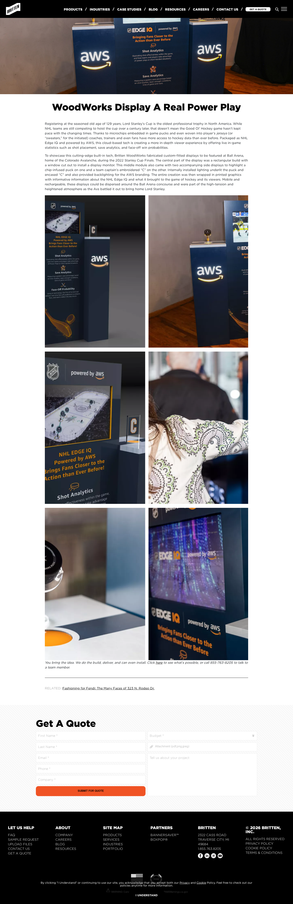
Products (73, 9)
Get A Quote (258, 9)
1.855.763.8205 (209, 848)
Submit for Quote (91, 791)
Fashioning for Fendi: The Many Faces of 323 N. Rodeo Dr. (108, 688)
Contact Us (227, 9)
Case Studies (129, 9)
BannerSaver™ (164, 835)
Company (64, 835)
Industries (100, 9)
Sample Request (23, 839)
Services (111, 839)
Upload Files (20, 844)
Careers (201, 9)
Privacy (185, 882)
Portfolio (113, 848)
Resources (175, 9)
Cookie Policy (259, 848)
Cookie (201, 882)
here (159, 662)
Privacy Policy (259, 843)
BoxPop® (159, 839)
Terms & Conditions (264, 852)
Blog (153, 9)
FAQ (11, 835)
